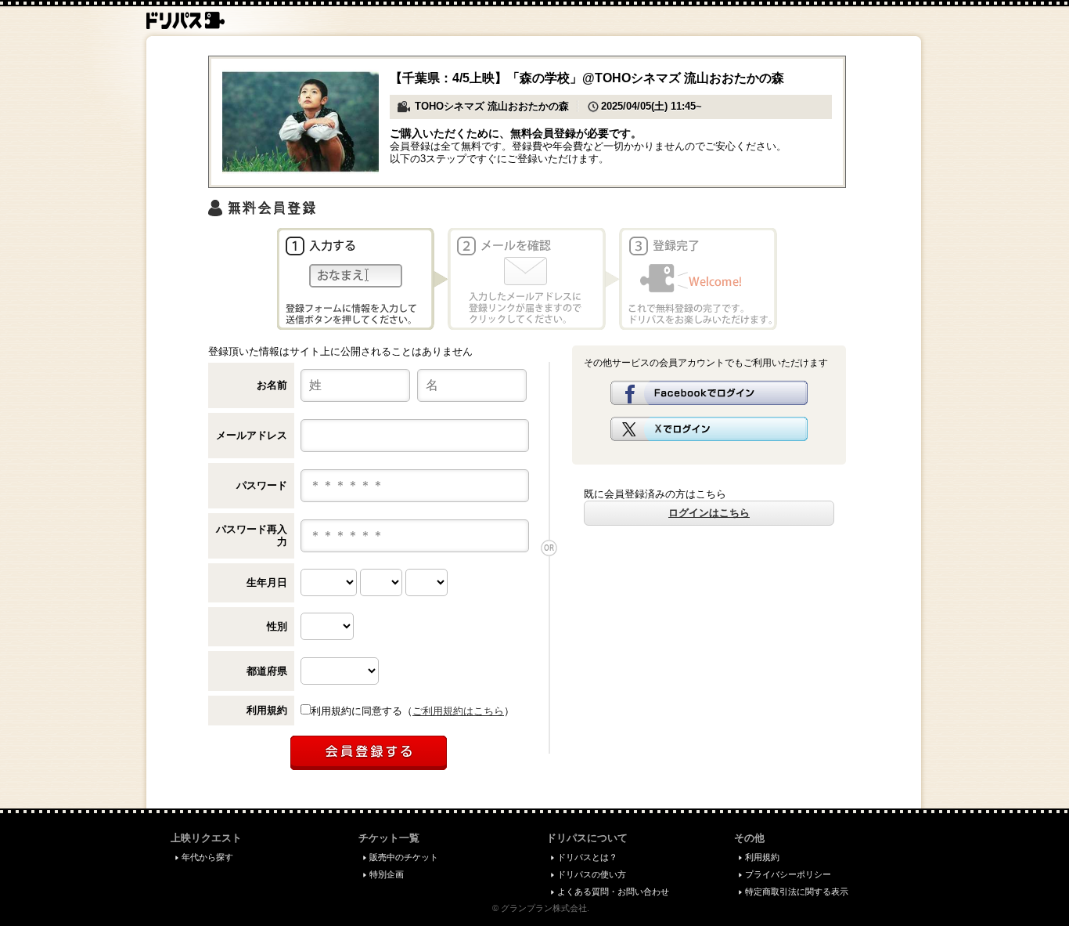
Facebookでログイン (709, 393)
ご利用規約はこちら (458, 711)
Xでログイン (709, 429)
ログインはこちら (709, 513)
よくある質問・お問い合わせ (613, 891)
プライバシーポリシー (788, 874)
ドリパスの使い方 (591, 874)
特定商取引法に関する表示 (796, 891)
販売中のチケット (403, 857)
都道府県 (267, 671)
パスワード (261, 485)
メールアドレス (251, 435)
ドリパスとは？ (587, 857)
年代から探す (207, 857)
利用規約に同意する (356, 711)
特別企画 (386, 874)
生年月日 (267, 582)
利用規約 (267, 710)
